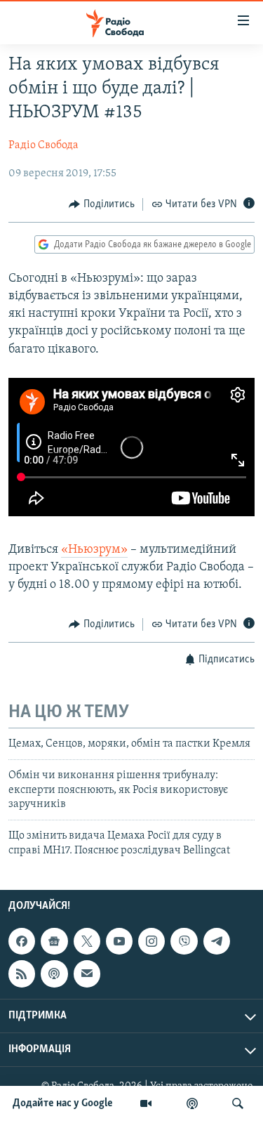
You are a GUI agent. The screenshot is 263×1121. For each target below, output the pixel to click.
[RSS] (21, 973)
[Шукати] (238, 1103)
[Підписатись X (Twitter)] (87, 941)
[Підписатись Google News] (54, 941)
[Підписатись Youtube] (119, 941)
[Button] (102, 204)
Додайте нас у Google (63, 1103)
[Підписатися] (87, 973)
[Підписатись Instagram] (151, 941)
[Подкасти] (192, 1103)
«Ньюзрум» (94, 550)
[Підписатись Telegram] (216, 941)
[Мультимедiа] (146, 1103)
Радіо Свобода (43, 145)
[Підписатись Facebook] (21, 941)
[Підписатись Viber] (183, 941)
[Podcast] (54, 973)
